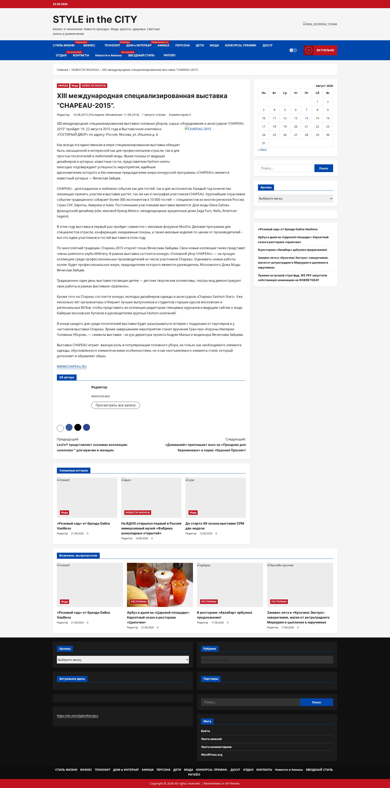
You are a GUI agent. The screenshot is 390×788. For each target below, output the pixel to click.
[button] (60, 428)
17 (263, 126)
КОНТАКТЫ (81, 55)
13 (295, 118)
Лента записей (211, 739)
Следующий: (205, 444)
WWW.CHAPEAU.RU (72, 366)
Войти (205, 731)
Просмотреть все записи (115, 405)
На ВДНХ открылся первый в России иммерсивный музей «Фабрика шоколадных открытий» (151, 528)
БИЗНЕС (89, 45)
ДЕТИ (200, 45)
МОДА (214, 45)
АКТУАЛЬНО (325, 50)
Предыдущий (92, 444)
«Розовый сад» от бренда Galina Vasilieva (287, 229)
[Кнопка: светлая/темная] (293, 50)
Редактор (63, 115)
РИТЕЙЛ (169, 55)
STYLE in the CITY (95, 19)
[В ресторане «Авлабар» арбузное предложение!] (230, 585)
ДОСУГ (268, 45)
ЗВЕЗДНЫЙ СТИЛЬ (141, 55)
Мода (75, 85)
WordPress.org (211, 754)
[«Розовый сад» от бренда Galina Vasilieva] (87, 498)
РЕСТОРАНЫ (138, 601)
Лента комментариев (216, 747)
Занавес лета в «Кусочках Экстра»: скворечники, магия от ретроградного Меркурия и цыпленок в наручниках (293, 262)
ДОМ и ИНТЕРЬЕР (140, 44)
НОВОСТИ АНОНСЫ (94, 85)
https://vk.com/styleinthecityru (77, 716)
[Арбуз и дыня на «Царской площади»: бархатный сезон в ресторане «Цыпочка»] (160, 585)
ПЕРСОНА (182, 45)
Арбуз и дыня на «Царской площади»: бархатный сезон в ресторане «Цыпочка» (158, 617)
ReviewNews (212, 783)
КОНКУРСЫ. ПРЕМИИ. (241, 45)
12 (285, 118)
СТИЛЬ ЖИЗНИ (66, 44)
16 (327, 118)
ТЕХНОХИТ (113, 44)
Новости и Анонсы (110, 54)
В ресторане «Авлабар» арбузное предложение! (292, 249)
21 (306, 126)
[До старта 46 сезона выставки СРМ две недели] (215, 498)
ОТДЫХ (63, 54)
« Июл (262, 150)
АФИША (163, 45)
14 (306, 118)
